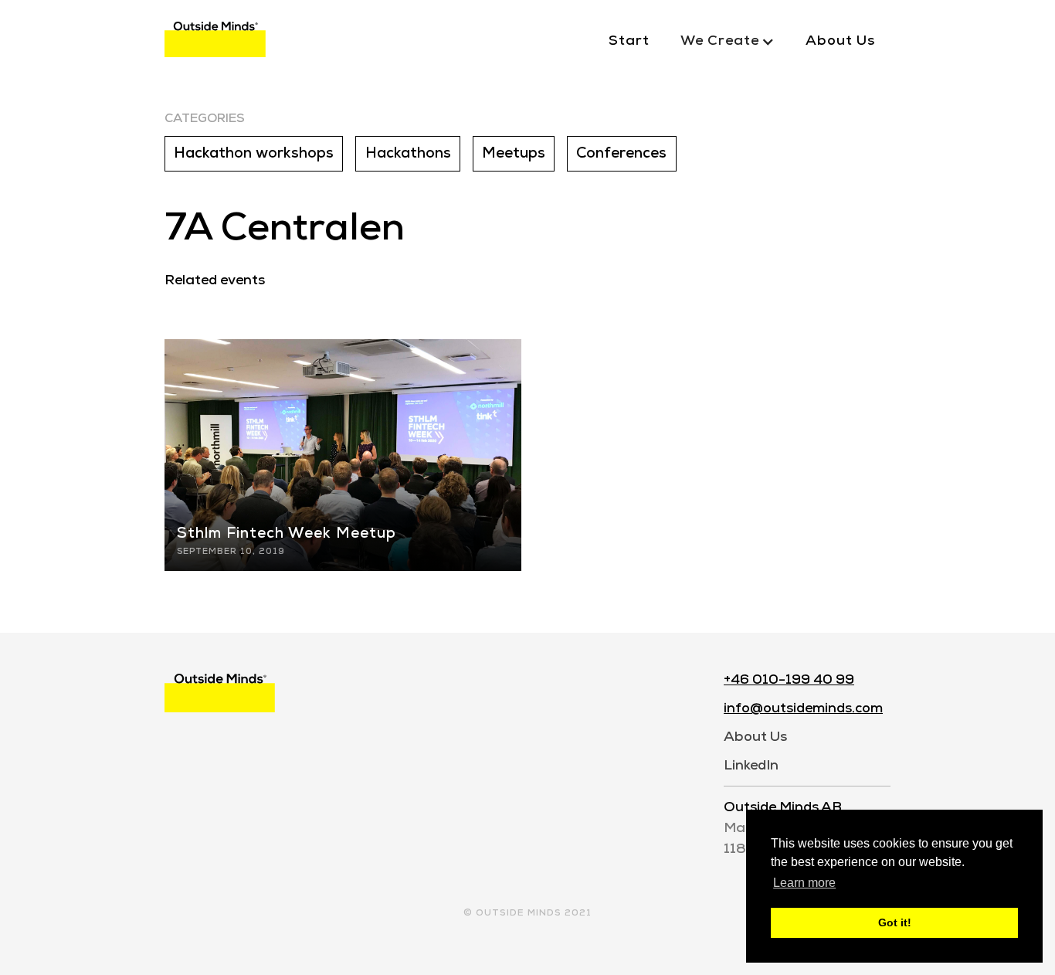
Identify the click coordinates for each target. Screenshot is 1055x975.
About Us (840, 41)
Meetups (513, 154)
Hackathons (408, 154)
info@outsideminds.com (803, 709)
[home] (215, 42)
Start (629, 41)
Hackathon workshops (254, 154)
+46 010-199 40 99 (789, 680)
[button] (727, 42)
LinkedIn (751, 766)
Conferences (621, 154)
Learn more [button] (804, 882)
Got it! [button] (894, 922)
